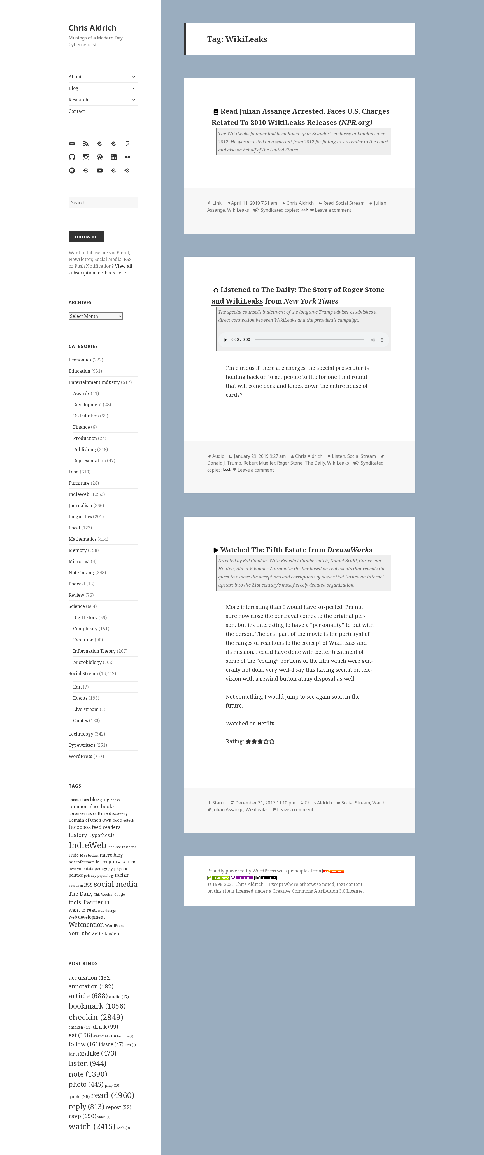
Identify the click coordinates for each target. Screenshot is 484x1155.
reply (86, 1106)
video (103, 1117)
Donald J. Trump (224, 463)
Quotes (80, 720)
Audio (218, 456)
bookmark (97, 1006)
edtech (128, 820)
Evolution (83, 640)
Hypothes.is (101, 835)
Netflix (265, 723)
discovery (118, 813)
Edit (77, 687)
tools (75, 902)
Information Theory (94, 651)
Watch (378, 803)
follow (84, 1044)
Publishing (84, 449)
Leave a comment (333, 210)
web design (107, 910)
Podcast (77, 584)
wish (123, 1127)
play (112, 1085)
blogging (100, 799)
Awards (81, 393)
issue (112, 1044)
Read (328, 203)
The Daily (81, 893)
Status (219, 803)
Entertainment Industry (94, 382)
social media (116, 884)
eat (80, 1035)
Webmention (86, 924)
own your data (81, 868)
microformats (82, 861)
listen (87, 1063)
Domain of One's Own (90, 820)
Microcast (79, 561)
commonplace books (92, 806)
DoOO (117, 820)
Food (74, 472)
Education (79, 371)
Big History (85, 617)
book (304, 209)
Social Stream (83, 673)
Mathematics (82, 539)
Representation (89, 461)
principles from (305, 871)
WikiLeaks (238, 210)
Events (80, 698)
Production (85, 438)
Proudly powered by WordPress (242, 871)
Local (74, 528)
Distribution (86, 416)
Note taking (81, 573)
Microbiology (87, 662)
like (102, 1053)
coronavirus (80, 813)
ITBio (74, 855)
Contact (77, 111)
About (75, 77)
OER (131, 861)
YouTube (80, 933)
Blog (73, 88)
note (88, 1074)
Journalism (80, 505)
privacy (90, 875)
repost (118, 1107)
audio (119, 996)
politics (76, 875)
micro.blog (111, 855)
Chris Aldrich (93, 27)
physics (120, 868)
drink (105, 1026)
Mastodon (89, 855)
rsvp (82, 1116)
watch (92, 1126)
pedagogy (103, 868)
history (78, 835)
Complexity (85, 629)
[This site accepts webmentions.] (242, 877)
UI (107, 903)
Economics (80, 360)
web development (87, 917)
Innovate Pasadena (122, 847)
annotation (91, 986)
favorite (125, 1036)
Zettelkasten (105, 933)
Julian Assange (227, 809)
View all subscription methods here (100, 269)
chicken (80, 1027)
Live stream (86, 709)
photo (86, 1084)
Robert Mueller (259, 463)
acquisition (90, 977)
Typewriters (82, 745)
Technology (81, 734)
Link (217, 203)
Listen (338, 456)
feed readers (106, 827)
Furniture (79, 483)
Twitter (92, 902)
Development (87, 405)
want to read (83, 910)
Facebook (80, 826)
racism (122, 875)
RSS (88, 885)
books (115, 800)
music (122, 862)
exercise (104, 1036)
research (76, 885)
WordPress (80, 756)
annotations (79, 799)
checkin (96, 1017)
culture (100, 813)
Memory (78, 550)
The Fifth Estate (278, 549)
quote (79, 1096)
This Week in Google (109, 894)
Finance (81, 427)
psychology (105, 876)
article (88, 995)
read (112, 1095)
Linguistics (80, 517)
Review (76, 595)
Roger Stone (289, 463)
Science (77, 606)
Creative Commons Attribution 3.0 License (318, 891)
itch (130, 1044)
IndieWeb (79, 494)
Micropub (106, 861)
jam (77, 1054)
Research (78, 100)
